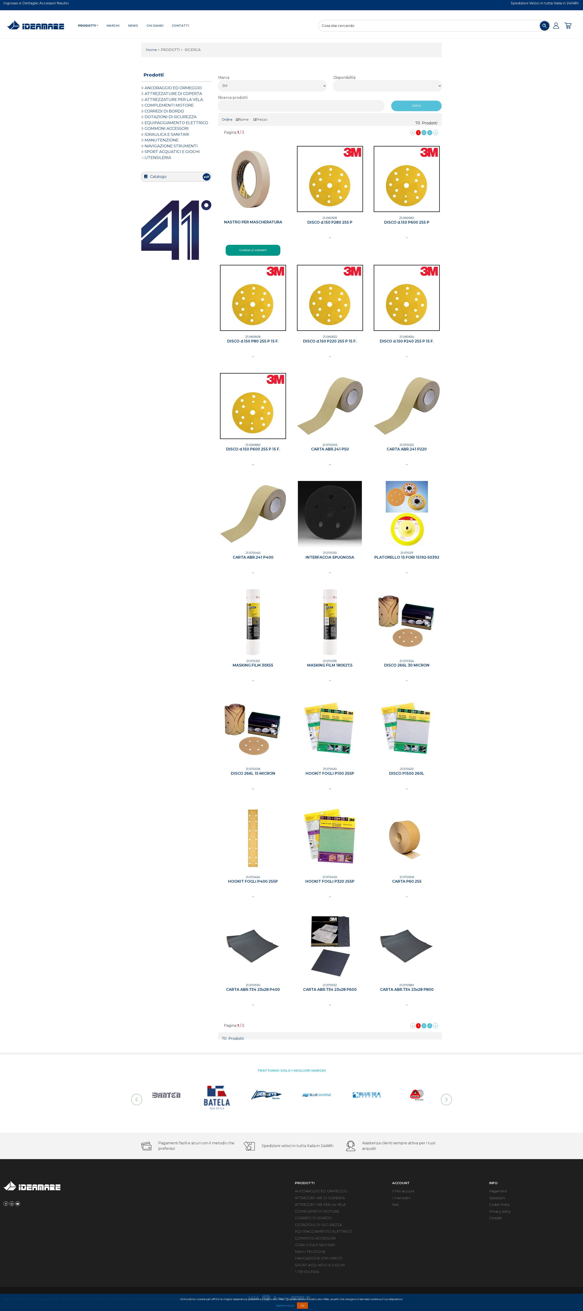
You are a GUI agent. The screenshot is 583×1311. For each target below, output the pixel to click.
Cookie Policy (499, 1204)
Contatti (180, 25)
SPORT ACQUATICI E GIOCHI (172, 151)
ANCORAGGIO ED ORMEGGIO (173, 88)
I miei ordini (401, 1198)
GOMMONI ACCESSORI (167, 128)
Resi (395, 1204)
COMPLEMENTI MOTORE (169, 105)
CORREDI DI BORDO (164, 111)
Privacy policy (500, 1211)
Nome (243, 120)
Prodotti (87, 25)
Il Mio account (403, 1191)
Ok (302, 1305)
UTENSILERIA (158, 157)
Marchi (113, 25)
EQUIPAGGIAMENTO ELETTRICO (176, 122)
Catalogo (179, 176)
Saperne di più (285, 1305)
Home (151, 50)
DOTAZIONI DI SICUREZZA (171, 117)
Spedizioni (497, 1198)
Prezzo (261, 120)
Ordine (227, 120)
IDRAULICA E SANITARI (167, 134)
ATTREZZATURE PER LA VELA (174, 99)
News (133, 25)
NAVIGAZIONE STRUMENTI (171, 146)
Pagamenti (498, 1191)
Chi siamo (155, 25)
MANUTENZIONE (162, 140)
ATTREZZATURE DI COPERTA (173, 93)
